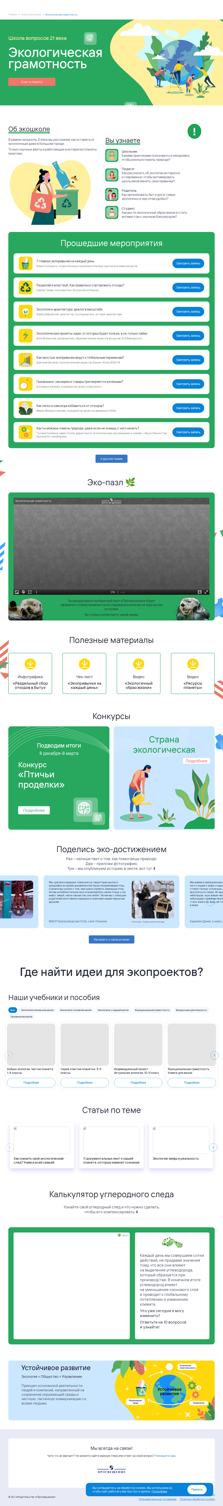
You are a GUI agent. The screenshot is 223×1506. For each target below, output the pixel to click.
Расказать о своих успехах (111, 939)
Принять (197, 1489)
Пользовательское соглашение (157, 1499)
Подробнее (34, 810)
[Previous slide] (8, 1055)
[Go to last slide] (12, 902)
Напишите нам (165, 1455)
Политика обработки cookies (197, 1499)
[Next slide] (211, 902)
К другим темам (111, 459)
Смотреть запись (188, 263)
